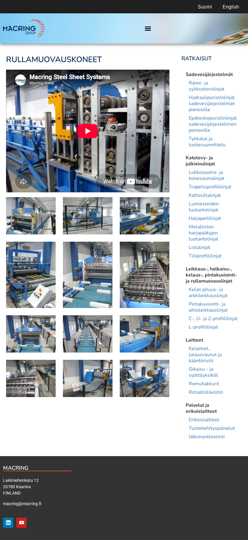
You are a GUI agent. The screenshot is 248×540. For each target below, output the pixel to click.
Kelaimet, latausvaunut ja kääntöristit (205, 354)
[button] (148, 29)
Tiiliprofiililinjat (205, 256)
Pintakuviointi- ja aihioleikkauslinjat (208, 307)
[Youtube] (21, 523)
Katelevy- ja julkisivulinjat (200, 160)
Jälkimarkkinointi (207, 436)
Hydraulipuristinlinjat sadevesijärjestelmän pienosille (212, 103)
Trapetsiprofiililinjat (210, 187)
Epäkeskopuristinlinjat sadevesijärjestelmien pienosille (213, 124)
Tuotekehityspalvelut (212, 428)
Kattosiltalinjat (205, 195)
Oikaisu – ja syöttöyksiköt (203, 372)
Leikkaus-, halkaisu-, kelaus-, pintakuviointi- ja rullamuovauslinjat (211, 275)
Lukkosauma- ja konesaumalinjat (206, 175)
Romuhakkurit (204, 383)
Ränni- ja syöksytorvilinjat (206, 86)
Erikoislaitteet (204, 419)
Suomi (205, 7)
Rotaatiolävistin (206, 392)
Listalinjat (199, 247)
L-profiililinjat (203, 327)
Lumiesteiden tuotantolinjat (204, 206)
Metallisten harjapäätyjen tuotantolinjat (203, 233)
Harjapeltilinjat (205, 218)
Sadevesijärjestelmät (209, 74)
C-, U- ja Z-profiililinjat (213, 318)
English (231, 7)
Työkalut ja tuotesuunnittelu (207, 141)
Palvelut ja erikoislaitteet (201, 408)
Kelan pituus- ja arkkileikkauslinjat (208, 292)
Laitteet (194, 340)
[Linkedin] (8, 523)
